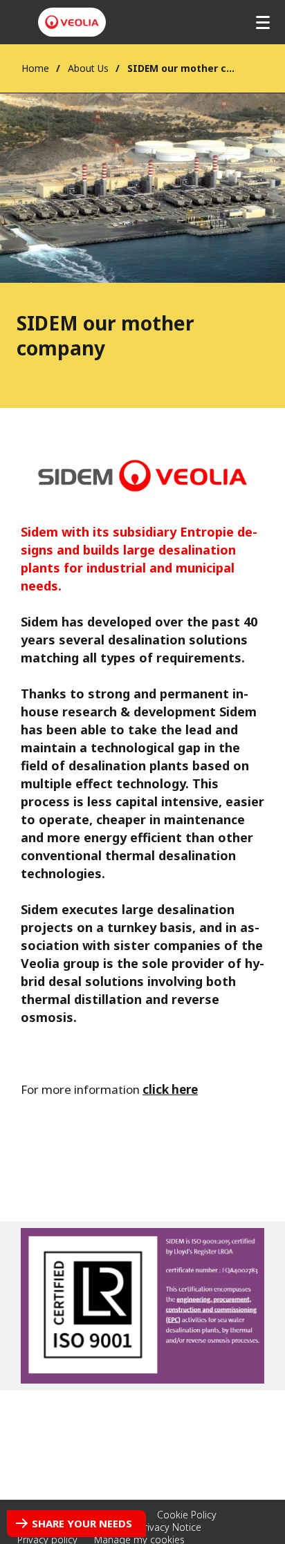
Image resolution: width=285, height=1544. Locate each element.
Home (35, 68)
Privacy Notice (169, 1527)
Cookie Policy (187, 1514)
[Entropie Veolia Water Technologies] (72, 22)
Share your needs (82, 1523)
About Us (88, 68)
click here (170, 1089)
